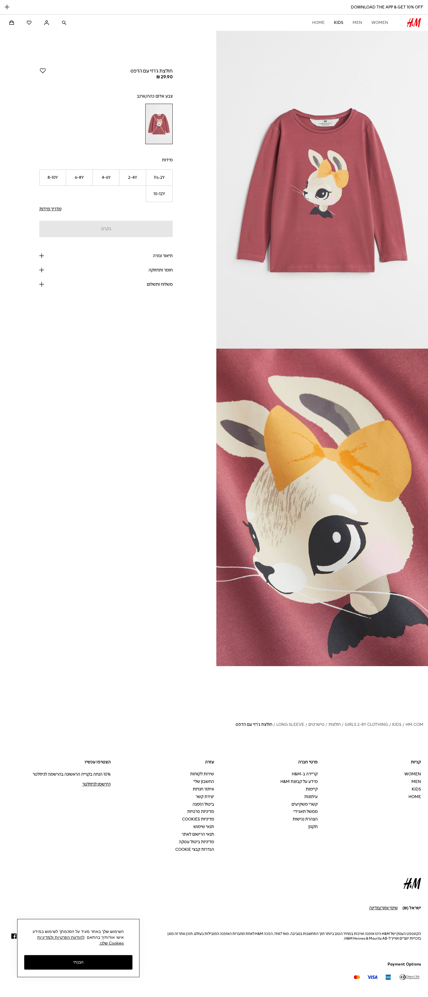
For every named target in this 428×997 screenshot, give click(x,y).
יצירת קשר (205, 797)
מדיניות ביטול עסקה (196, 842)
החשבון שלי (204, 782)
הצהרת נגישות (305, 819)
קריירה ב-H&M (305, 774)
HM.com (414, 724)
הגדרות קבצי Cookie (194, 849)
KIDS (338, 23)
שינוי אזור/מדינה (383, 908)
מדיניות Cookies (198, 819)
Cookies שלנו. (111, 943)
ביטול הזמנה (203, 804)
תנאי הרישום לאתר (198, 834)
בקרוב (106, 229)
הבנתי (78, 962)
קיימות (312, 789)
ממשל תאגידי (305, 812)
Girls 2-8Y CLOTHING (366, 724)
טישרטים (316, 724)
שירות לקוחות (202, 774)
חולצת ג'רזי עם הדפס (254, 724)
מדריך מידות (50, 209)
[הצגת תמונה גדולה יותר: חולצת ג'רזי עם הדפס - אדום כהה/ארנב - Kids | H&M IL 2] (322, 507)
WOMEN (380, 23)
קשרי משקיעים (304, 804)
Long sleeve (290, 724)
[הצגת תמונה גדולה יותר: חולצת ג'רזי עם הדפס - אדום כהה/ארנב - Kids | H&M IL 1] (322, 190)
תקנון (313, 827)
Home (318, 23)
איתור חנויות (203, 789)
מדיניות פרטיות (200, 812)
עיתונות (311, 797)
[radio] (159, 124)
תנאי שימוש (203, 827)
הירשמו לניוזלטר (96, 784)
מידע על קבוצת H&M (299, 782)
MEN (357, 23)
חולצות (334, 724)
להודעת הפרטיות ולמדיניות (60, 937)
